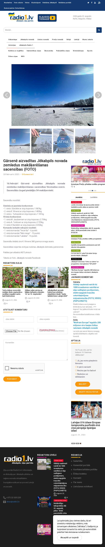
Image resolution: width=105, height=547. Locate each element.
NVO (22, 56)
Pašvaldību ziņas (63, 51)
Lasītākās (93, 197)
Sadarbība (77, 461)
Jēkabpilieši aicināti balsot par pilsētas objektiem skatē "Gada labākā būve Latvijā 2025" (58, 293)
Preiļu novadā (57, 39)
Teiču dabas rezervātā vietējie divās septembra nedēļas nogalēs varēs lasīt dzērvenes (12, 293)
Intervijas (12, 45)
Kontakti (77, 478)
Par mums (77, 482)
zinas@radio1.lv (13, 501)
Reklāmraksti (76, 202)
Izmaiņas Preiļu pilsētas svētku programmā (86, 239)
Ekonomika (48, 51)
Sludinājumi (36, 3)
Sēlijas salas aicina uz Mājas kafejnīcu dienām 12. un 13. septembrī (34, 292)
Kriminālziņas (78, 51)
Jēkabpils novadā (27, 39)
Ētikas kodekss (80, 473)
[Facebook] (91, 2)
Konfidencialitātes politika (85, 469)
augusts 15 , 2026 (78, 435)
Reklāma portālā (65, 3)
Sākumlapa (12, 39)
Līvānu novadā (43, 39)
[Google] (95, 2)
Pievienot (12, 379)
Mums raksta (87, 39)
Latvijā (76, 39)
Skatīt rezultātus (88, 392)
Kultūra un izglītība (15, 51)
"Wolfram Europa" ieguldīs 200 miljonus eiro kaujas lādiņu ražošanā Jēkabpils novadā (85, 272)
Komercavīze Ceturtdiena (14, 8)
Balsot (82, 384)
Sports (90, 51)
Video (27, 3)
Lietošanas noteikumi (83, 486)
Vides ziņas (13, 56)
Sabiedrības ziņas (34, 51)
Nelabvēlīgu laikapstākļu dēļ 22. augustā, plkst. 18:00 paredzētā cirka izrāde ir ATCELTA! (85, 230)
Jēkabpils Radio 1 (26, 45)
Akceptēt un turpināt (69, 537)
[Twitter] (88, 2)
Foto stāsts (18, 3)
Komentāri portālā (81, 465)
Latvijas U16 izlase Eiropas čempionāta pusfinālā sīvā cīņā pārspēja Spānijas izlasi (85, 426)
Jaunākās (78, 197)
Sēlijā (68, 39)
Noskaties (8, 3)
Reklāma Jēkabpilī (50, 3)
